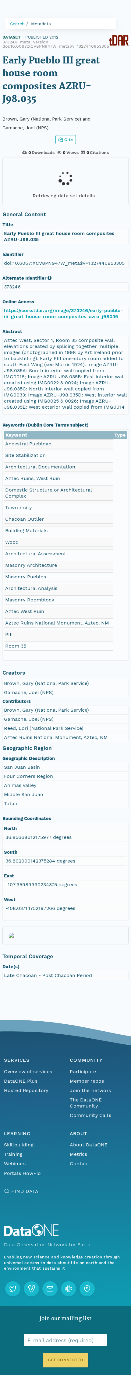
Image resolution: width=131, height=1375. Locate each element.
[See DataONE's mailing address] (87, 1288)
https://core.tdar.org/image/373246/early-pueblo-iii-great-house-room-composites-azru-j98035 (63, 313)
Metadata (41, 23)
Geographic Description (28, 758)
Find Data (24, 1191)
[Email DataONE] (50, 1288)
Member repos (87, 1081)
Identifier (12, 254)
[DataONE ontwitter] (12, 1288)
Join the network (90, 1090)
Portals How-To (22, 1173)
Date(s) (10, 966)
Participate (83, 1071)
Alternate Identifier (24, 278)
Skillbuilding (19, 1145)
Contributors (16, 701)
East (9, 876)
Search (17, 23)
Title (7, 224)
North (10, 828)
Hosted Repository (26, 1090)
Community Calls (90, 1115)
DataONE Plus (20, 1081)
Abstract (12, 331)
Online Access (18, 302)
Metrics (78, 1154)
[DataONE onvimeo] (31, 1288)
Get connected (65, 1360)
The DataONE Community (86, 1103)
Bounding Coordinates (26, 818)
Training (13, 1154)
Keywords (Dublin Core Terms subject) (45, 425)
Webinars (15, 1163)
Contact (79, 1163)
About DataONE (89, 1145)
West (10, 899)
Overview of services (28, 1071)
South (10, 852)
